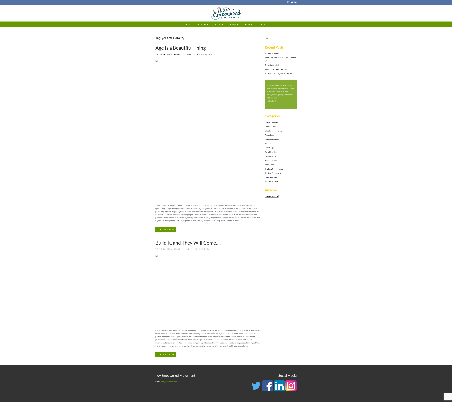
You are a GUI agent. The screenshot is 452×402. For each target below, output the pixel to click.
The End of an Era (272, 53)
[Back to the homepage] (226, 13)
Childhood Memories (273, 131)
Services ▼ (203, 24)
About (188, 24)
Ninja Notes (269, 164)
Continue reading (166, 229)
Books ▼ (234, 24)
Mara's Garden (271, 160)
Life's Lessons (270, 156)
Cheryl (169, 54)
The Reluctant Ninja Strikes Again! (278, 73)
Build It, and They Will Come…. (188, 243)
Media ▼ (219, 24)
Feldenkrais (269, 135)
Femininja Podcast (272, 139)
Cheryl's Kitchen (271, 122)
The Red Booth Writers (274, 173)
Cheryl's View (203, 249)
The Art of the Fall (272, 65)
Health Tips (269, 148)
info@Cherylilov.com (169, 381)
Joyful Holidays (271, 152)
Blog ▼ (248, 24)
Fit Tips (268, 143)
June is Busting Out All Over (276, 69)
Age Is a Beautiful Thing (180, 48)
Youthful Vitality (206, 54)
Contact (263, 24)
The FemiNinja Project (274, 169)
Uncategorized (271, 177)
